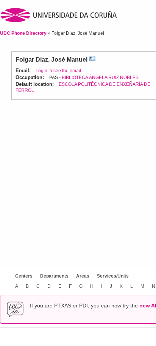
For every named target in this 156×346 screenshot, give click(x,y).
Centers (24, 276)
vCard (92, 60)
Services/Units (113, 276)
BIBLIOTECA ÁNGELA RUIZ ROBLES (100, 77)
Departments (54, 276)
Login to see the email (58, 70)
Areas (82, 276)
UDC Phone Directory (24, 33)
